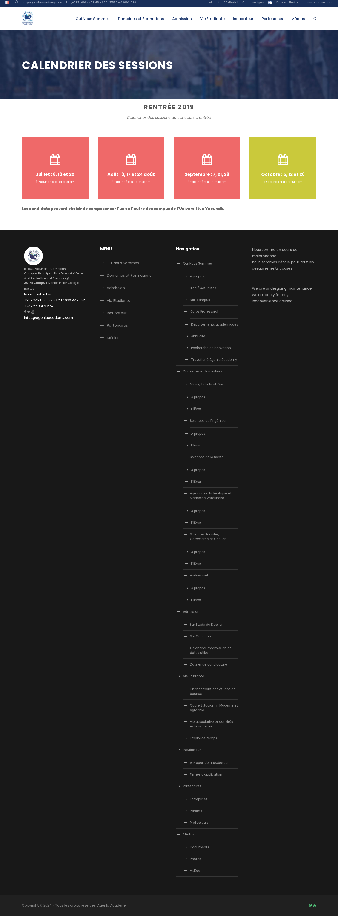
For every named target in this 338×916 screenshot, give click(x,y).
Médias (298, 18)
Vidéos (195, 870)
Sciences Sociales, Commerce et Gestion (208, 536)
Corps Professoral (204, 311)
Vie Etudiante (212, 18)
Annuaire (198, 336)
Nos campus (200, 299)
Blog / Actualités (203, 288)
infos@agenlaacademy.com (48, 317)
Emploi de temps (203, 738)
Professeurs (199, 822)
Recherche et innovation (211, 348)
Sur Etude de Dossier (206, 624)
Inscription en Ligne (319, 2)
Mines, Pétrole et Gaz (206, 384)
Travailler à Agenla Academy (214, 359)
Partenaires (272, 18)
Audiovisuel (199, 575)
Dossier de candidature (208, 664)
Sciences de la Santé (206, 457)
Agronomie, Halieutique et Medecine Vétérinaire (211, 495)
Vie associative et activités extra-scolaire (211, 724)
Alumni (214, 2)
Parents (196, 810)
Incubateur (243, 18)
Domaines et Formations (141, 18)
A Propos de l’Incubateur (209, 762)
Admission (182, 18)
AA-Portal (230, 2)
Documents (199, 847)
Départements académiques (214, 324)
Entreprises (198, 799)
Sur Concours (201, 636)
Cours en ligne (253, 2)
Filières (196, 409)
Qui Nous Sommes (93, 18)
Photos (195, 859)
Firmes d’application (206, 774)
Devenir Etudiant (288, 2)
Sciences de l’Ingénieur (208, 420)
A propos (197, 276)
